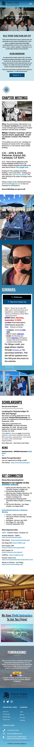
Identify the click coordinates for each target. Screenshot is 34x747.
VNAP (4, 533)
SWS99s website (10, 485)
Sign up (22, 714)
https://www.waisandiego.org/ (12, 564)
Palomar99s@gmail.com (12, 184)
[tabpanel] (17, 335)
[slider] (17, 111)
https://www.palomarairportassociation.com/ (17, 559)
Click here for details (19, 174)
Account (22, 717)
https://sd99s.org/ (19, 543)
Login (21, 712)
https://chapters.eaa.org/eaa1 (12, 552)
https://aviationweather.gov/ (12, 537)
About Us (5, 711)
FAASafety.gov (17, 350)
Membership (6, 717)
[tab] (17, 297)
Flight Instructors (22, 615)
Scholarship (6, 714)
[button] (17, 633)
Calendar (22, 720)
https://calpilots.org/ (16, 555)
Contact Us (6, 719)
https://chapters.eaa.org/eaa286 (13, 547)
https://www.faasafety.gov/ (20, 462)
